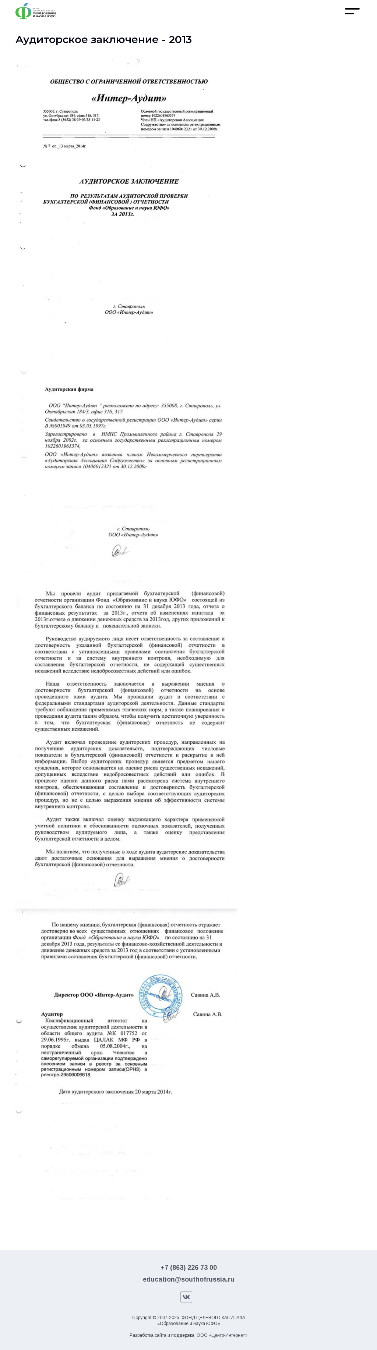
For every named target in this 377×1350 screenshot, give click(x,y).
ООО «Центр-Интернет (221, 1335)
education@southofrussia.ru (189, 1279)
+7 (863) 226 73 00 (189, 1267)
